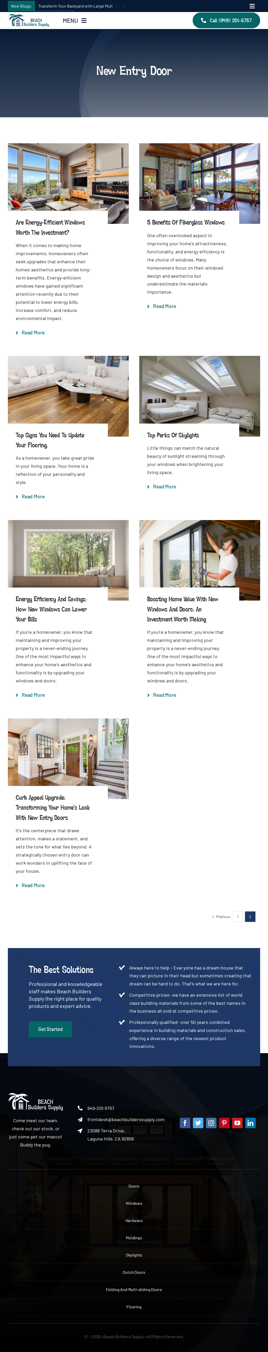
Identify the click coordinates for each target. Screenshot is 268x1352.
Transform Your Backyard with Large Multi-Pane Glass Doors (92, 5)
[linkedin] (250, 1123)
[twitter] (198, 1123)
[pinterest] (224, 1123)
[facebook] (185, 1123)
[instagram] (211, 1123)
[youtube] (237, 1123)
